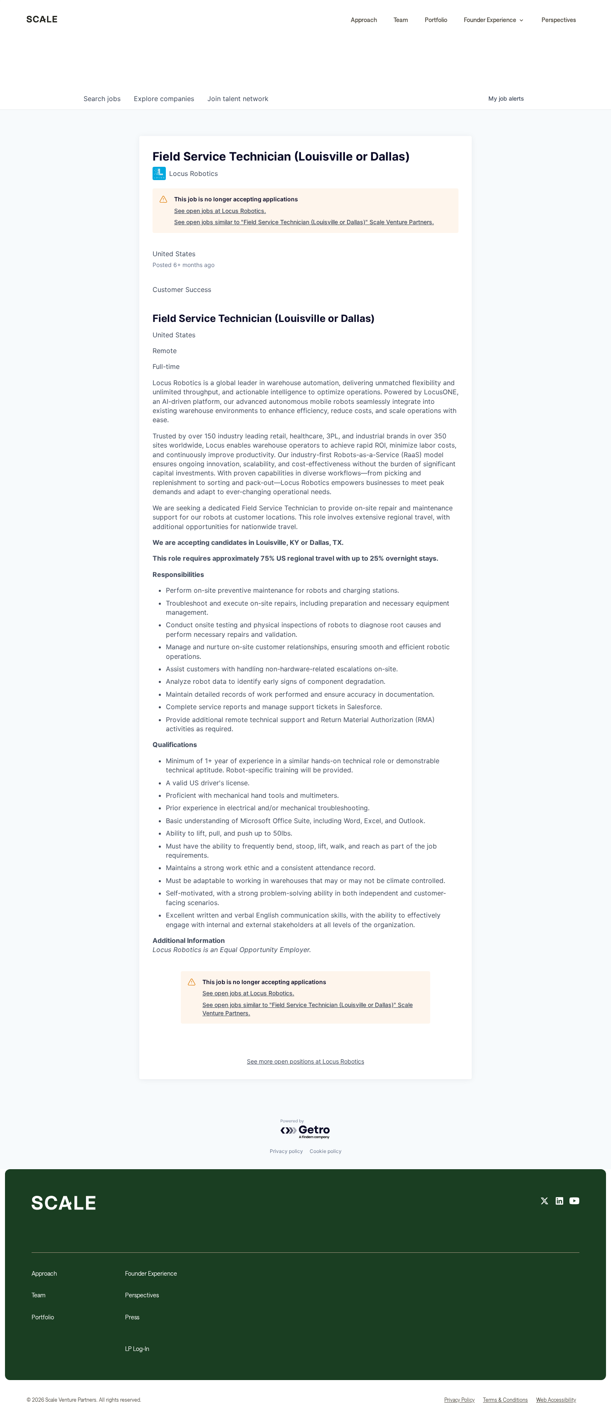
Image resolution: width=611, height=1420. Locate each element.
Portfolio (436, 19)
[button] (494, 20)
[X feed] (544, 1202)
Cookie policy (326, 1151)
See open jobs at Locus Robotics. (220, 210)
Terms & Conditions (505, 1400)
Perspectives (559, 19)
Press (132, 1317)
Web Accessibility (556, 1400)
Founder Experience (151, 1273)
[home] (42, 20)
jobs (102, 98)
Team (401, 19)
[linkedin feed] (559, 1202)
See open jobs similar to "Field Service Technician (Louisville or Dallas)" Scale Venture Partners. (304, 221)
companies (164, 98)
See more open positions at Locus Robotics (305, 1061)
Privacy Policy (459, 1400)
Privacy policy (286, 1151)
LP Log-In (137, 1348)
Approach (364, 19)
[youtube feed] (574, 1202)
